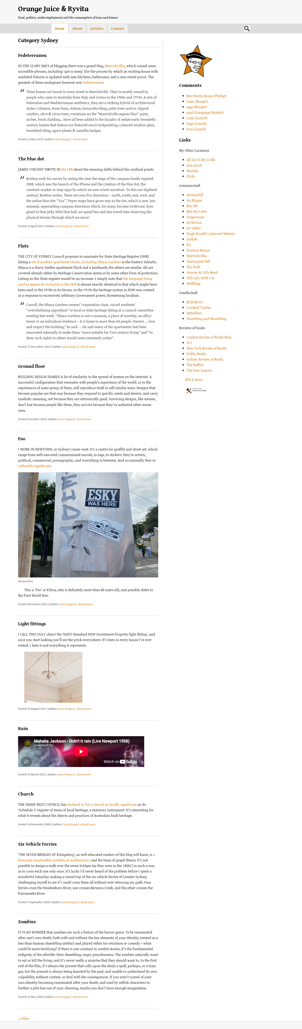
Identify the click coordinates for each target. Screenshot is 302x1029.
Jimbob (192, 239)
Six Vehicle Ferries (37, 843)
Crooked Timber (199, 307)
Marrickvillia (115, 66)
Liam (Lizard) (197, 118)
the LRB (67, 169)
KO (189, 244)
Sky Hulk (193, 267)
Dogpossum (195, 217)
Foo (21, 438)
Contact (117, 28)
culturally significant (34, 466)
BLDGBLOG (195, 302)
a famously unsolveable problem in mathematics (86, 857)
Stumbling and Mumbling (206, 318)
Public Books (196, 353)
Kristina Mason (198, 250)
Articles (96, 28)
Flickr (191, 176)
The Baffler (195, 365)
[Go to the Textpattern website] (196, 390)
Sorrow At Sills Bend (202, 272)
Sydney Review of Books (205, 359)
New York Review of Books (207, 348)
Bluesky (192, 171)
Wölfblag (193, 283)
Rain (23, 728)
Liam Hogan (62, 139)
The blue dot (31, 158)
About (77, 28)
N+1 (189, 342)
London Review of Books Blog (209, 337)
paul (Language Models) (205, 112)
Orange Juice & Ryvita (53, 8)
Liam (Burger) (197, 101)
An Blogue (194, 200)
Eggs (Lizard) (197, 123)
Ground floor (31, 366)
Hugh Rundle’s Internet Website (211, 233)
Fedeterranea (32, 55)
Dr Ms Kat (194, 222)
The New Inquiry (199, 370)
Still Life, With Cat (200, 278)
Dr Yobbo (194, 228)
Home (60, 28)
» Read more (80, 139)
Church (26, 793)
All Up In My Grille (201, 159)
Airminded (195, 195)
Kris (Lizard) (196, 129)
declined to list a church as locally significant (102, 804)
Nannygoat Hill (198, 261)
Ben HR (192, 206)
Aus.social (194, 165)
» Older (23, 1018)
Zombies (27, 921)
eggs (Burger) (197, 107)
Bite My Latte (197, 211)
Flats (23, 245)
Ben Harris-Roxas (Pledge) (207, 96)
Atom (198, 379)
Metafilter (194, 313)
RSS (188, 379)
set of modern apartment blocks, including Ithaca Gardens (76, 262)
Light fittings (32, 623)
